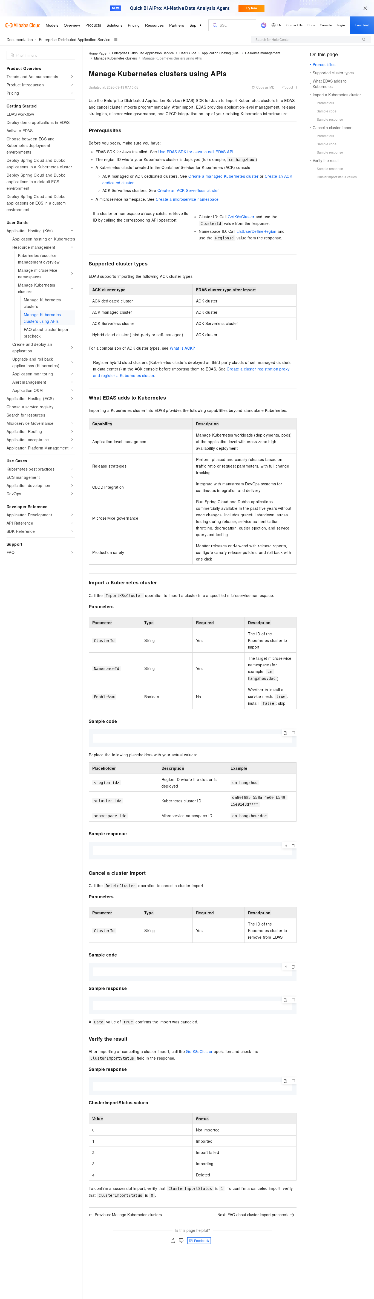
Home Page (98, 53)
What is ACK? (182, 348)
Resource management (262, 52)
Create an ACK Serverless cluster (188, 190)
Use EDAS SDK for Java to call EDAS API (195, 151)
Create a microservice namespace (187, 199)
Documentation (20, 39)
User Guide (187, 52)
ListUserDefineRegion (257, 231)
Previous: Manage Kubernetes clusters (128, 1214)
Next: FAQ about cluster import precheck (252, 1214)
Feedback (201, 1240)
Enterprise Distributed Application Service (74, 39)
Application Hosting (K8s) (221, 52)
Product (287, 87)
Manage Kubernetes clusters (115, 58)
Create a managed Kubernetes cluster (223, 176)
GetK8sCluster (241, 216)
